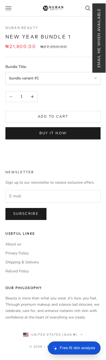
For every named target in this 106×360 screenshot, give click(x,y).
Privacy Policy (17, 253)
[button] (99, 38)
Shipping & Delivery (22, 262)
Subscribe (26, 213)
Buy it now (53, 133)
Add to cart (53, 116)
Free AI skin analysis (77, 348)
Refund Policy (17, 271)
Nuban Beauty (21, 28)
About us (13, 244)
